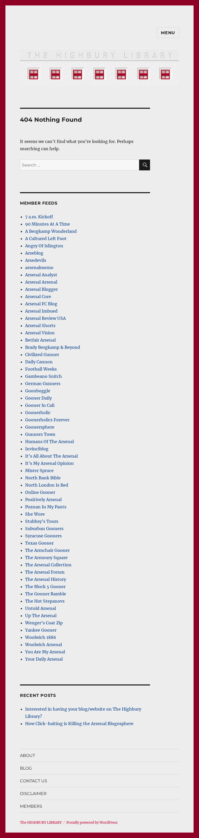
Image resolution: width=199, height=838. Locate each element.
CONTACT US (33, 780)
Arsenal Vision (40, 332)
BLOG (26, 768)
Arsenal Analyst (41, 274)
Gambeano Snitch (43, 376)
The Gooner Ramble (45, 593)
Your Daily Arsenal (44, 659)
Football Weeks (41, 369)
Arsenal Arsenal (41, 282)
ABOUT (27, 755)
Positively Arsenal (43, 499)
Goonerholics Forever (47, 419)
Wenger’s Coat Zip (44, 622)
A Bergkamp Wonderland (51, 231)
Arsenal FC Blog (41, 303)
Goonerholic (38, 412)
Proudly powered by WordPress (92, 822)
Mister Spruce (39, 470)
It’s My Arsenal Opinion (49, 463)
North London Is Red (46, 485)
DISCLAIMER (33, 793)
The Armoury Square (46, 557)
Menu (168, 32)
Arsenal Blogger (41, 289)
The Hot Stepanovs (45, 601)
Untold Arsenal (40, 608)
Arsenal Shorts (40, 325)
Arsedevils (35, 260)
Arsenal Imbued (41, 311)
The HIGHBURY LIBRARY (41, 822)
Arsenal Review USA (45, 318)
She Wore (35, 514)
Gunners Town (40, 434)
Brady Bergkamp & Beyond (52, 347)
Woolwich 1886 (40, 637)
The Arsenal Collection (48, 564)
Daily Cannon (39, 361)
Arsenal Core (38, 296)
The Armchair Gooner (47, 550)
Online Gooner (40, 492)
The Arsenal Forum (45, 572)
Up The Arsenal (40, 615)
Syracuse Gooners (43, 535)
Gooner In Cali (39, 405)
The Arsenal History (45, 579)
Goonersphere (39, 427)
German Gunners (42, 383)
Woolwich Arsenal (43, 644)
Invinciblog (36, 448)
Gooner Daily (38, 398)
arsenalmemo (39, 267)
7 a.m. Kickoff (39, 216)
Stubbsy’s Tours (41, 521)
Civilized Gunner (42, 354)
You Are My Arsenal (45, 651)
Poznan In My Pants (45, 506)
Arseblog (34, 253)
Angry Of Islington (44, 245)
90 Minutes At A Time (47, 224)
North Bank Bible (43, 477)
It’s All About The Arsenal (51, 456)
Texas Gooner (39, 543)
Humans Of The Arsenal (49, 441)
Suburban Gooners (44, 528)
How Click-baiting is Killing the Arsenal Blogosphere (79, 723)
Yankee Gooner (40, 630)
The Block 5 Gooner (45, 586)
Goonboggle (37, 390)
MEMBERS (31, 806)
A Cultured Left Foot (46, 238)
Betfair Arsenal (40, 340)
